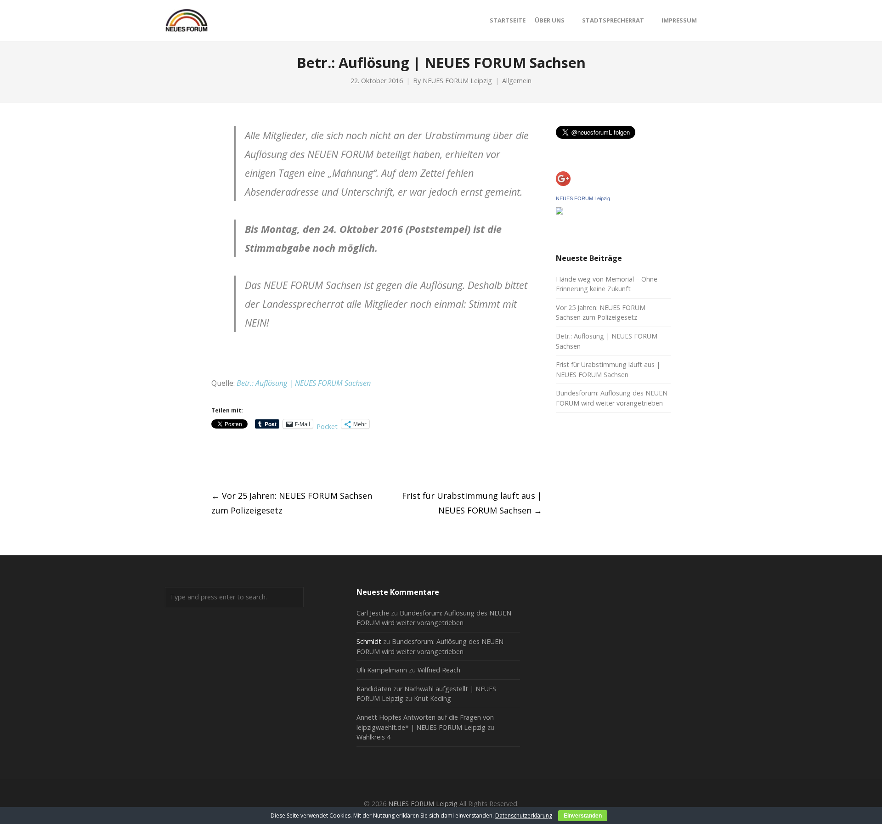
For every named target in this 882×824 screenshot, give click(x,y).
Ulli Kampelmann (381, 670)
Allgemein (516, 81)
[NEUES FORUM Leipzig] (559, 212)
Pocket (327, 426)
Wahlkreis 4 (373, 737)
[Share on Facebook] (215, 460)
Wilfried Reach (439, 670)
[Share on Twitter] (232, 460)
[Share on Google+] (249, 460)
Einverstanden (583, 816)
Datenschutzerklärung (523, 815)
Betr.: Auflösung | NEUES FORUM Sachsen (304, 383)
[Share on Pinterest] (283, 460)
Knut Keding (432, 698)
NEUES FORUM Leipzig (457, 81)
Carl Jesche (372, 613)
